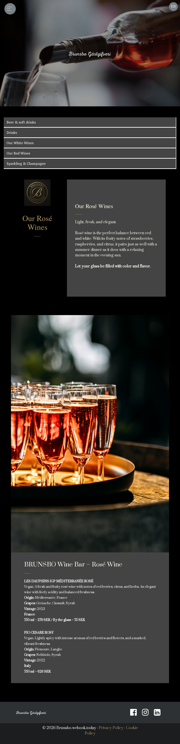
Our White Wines (20, 142)
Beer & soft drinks (21, 122)
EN (173, 7)
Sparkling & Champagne (26, 163)
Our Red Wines (18, 153)
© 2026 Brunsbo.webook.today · (70, 728)
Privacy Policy (111, 728)
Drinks (12, 132)
